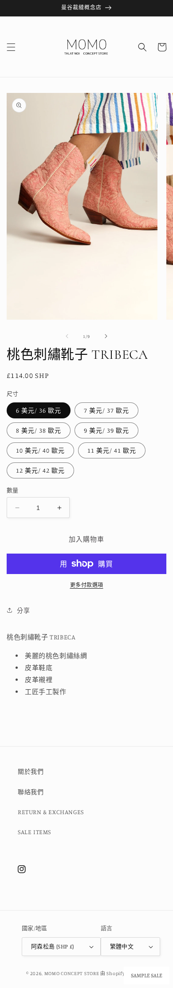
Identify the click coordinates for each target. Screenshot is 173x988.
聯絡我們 (30, 791)
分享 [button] (23, 610)
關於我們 (30, 771)
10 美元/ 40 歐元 (40, 450)
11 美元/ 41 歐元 (111, 450)
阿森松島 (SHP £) (52, 946)
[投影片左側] (67, 336)
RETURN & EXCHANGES (51, 811)
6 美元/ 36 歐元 (38, 410)
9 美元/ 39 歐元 (106, 430)
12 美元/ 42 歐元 (40, 470)
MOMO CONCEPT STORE (71, 973)
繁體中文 (122, 946)
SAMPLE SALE (146, 975)
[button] (11, 47)
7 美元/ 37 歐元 (106, 410)
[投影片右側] (106, 336)
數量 (13, 490)
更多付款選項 (86, 585)
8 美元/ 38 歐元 (38, 430)
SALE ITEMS (34, 831)
